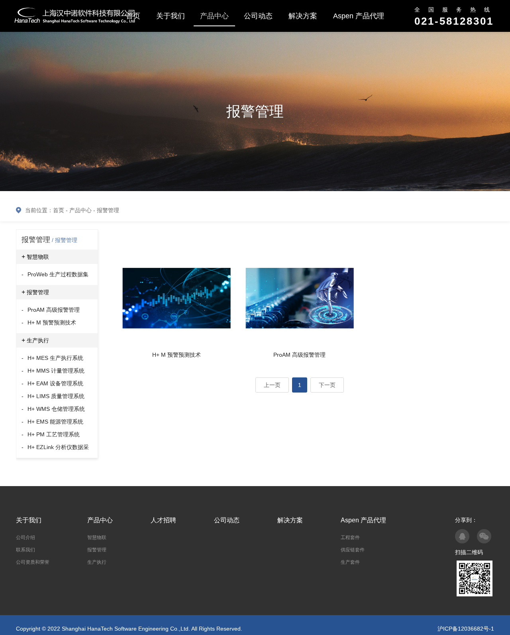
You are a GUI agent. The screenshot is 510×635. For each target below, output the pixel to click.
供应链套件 (353, 550)
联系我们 (25, 550)
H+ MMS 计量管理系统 (53, 370)
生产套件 (350, 562)
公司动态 (258, 16)
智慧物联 (35, 256)
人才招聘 (163, 520)
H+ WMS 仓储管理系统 (53, 409)
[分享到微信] (484, 536)
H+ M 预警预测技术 (49, 322)
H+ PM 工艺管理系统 (51, 434)
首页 (58, 210)
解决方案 (302, 16)
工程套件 (350, 537)
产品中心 (214, 16)
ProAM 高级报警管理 (51, 310)
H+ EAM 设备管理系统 (52, 383)
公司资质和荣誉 (32, 562)
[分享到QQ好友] (462, 536)
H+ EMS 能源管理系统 (52, 421)
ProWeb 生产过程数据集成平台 (55, 276)
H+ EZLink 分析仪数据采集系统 (55, 448)
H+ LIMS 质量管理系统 (53, 396)
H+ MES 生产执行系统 (52, 358)
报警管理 (108, 210)
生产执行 (35, 340)
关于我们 (170, 16)
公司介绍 (25, 537)
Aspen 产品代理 (358, 16)
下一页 (327, 385)
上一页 (272, 385)
